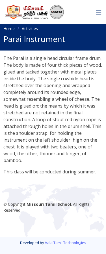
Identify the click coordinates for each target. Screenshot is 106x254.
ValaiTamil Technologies (65, 242)
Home (9, 28)
